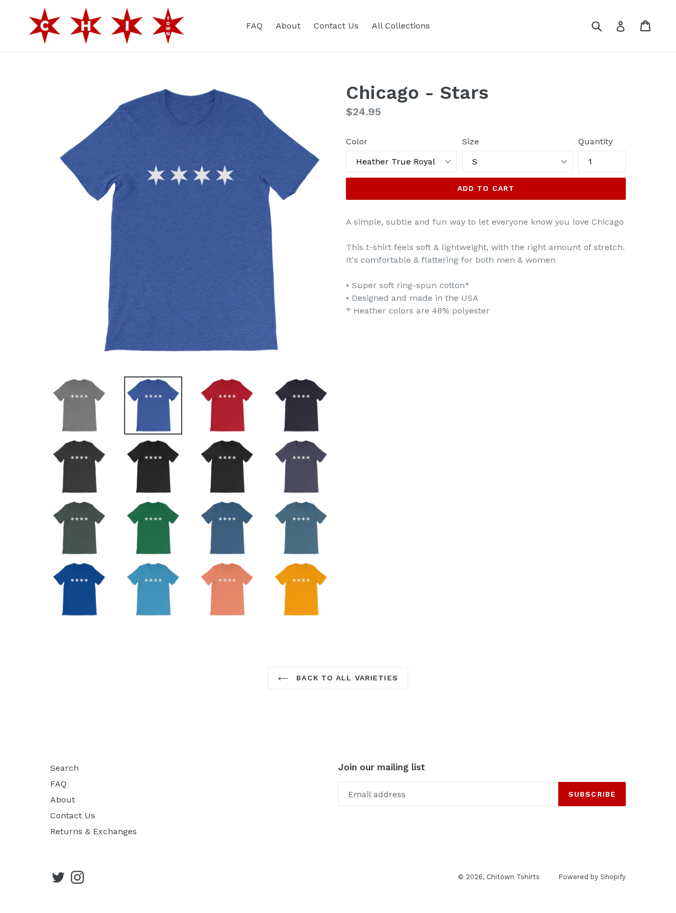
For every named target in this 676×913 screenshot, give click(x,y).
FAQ (254, 26)
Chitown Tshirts (513, 877)
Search (64, 768)
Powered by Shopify (592, 877)
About (288, 26)
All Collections (401, 26)
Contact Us (336, 26)
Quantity (595, 141)
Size (470, 141)
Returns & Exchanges (93, 831)
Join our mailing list (381, 767)
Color (357, 141)
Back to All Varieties (346, 678)
